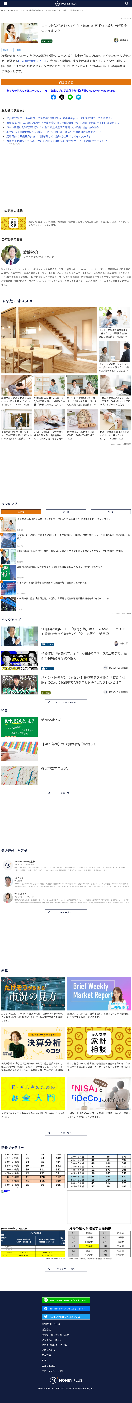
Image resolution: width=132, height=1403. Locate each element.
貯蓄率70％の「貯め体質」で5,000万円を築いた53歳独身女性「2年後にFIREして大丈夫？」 (59, 118)
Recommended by (117, 444)
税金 (19, 49)
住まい (19, 10)
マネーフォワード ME (52, 1370)
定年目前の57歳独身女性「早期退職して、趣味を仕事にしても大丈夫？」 (48, 136)
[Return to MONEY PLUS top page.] (66, 3)
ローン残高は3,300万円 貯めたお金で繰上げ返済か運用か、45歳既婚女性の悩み (52, 127)
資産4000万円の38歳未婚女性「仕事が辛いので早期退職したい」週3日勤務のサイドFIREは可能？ (63, 123)
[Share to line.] (70, 97)
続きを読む (66, 82)
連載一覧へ (66, 1132)
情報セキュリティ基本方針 (55, 1334)
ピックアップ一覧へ (66, 702)
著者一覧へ (66, 912)
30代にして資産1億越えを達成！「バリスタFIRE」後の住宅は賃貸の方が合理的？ (53, 132)
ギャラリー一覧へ (66, 1268)
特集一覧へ (66, 793)
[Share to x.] (61, 97)
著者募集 (46, 1355)
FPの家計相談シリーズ (32, 61)
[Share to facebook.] (53, 97)
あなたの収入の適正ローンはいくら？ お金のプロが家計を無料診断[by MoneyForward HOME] (61, 90)
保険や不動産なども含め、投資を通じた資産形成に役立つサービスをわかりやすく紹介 (56, 141)
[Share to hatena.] (78, 97)
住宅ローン (7, 49)
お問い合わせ (48, 1350)
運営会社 (46, 1329)
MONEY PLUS (7, 10)
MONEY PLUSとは (51, 1324)
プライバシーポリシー (53, 1339)
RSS (44, 1360)
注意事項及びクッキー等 (54, 1345)
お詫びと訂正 (48, 1365)
